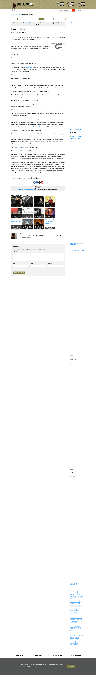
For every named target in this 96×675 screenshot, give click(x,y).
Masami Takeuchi (30, 67)
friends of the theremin (26, 178)
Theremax (26, 58)
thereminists (72, 642)
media (36, 23)
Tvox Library (78, 5)
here (24, 666)
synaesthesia (80, 635)
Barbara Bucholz (73, 592)
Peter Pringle (72, 630)
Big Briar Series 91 (35, 126)
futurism (81, 601)
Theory (56, 18)
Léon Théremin (73, 621)
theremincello (80, 639)
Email (32, 263)
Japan (38, 178)
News (77, 2)
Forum (56, 5)
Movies (62, 18)
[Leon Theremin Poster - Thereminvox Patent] (77, 528)
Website (50, 263)
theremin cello (73, 639)
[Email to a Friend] (39, 182)
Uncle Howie (78, 642)
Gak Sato (15, 32)
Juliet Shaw (72, 614)
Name (14, 263)
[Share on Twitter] (37, 182)
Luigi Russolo (72, 619)
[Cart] (84, 10)
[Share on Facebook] (34, 182)
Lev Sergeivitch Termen (75, 617)
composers (80, 596)
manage (28, 666)
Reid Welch (78, 633)
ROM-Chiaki (18, 147)
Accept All (71, 666)
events (80, 598)
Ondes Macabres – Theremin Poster (76, 130)
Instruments (28, 18)
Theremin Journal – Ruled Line (76, 470)
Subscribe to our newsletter (27, 189)
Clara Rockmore (73, 596)
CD (79, 594)
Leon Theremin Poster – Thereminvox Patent (75, 584)
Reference (69, 18)
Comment (15, 251)
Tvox (13, 14)
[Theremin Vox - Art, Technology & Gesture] (22, 6)
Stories (66, 2)
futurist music (73, 603)
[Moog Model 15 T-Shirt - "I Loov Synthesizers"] (77, 302)
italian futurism (73, 610)
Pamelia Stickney (73, 628)
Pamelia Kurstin (78, 626)
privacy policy (60, 664)
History (20, 18)
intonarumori (72, 607)
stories (29, 23)
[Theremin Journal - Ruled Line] (77, 415)
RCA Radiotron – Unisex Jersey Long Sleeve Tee (76, 244)
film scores (76, 601)
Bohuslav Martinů (73, 594)
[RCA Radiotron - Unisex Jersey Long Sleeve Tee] (77, 188)
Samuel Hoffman (73, 635)
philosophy (79, 630)
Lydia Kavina (79, 619)
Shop (66, 5)
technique (72, 637)
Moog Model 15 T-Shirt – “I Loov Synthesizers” (77, 357)
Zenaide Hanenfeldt (74, 644)
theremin (77, 637)
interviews (81, 605)
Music (35, 18)
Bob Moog (80, 592)
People (20, 14)
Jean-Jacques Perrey (74, 612)
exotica (71, 601)
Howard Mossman (73, 605)
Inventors (78, 607)
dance (71, 598)
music (79, 623)
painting (71, 626)
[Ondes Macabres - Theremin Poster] (77, 74)
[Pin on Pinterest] (42, 182)
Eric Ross (75, 598)
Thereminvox (57, 2)
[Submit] (73, 10)
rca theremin (72, 633)
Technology (49, 18)
